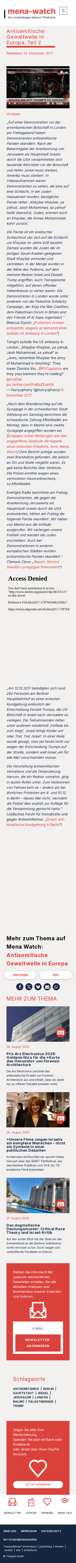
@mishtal (14, 379)
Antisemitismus (26, 1389)
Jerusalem (22, 1397)
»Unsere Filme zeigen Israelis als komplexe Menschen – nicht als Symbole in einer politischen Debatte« (35, 1144)
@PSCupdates (50, 369)
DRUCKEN (20, 975)
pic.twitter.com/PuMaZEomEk (30, 385)
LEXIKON (31, 1512)
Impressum (28, 1531)
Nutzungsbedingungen (20, 1539)
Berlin (48, 1389)
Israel (43, 1393)
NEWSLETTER (12, 1512)
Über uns (9, 1531)
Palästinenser (40, 1401)
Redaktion (14, 53)
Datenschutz (51, 1531)
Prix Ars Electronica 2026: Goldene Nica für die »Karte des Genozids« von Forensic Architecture (33, 1059)
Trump (18, 1406)
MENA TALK (65, 1512)
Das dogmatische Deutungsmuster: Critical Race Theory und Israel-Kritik (35, 1229)
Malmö (18, 1401)
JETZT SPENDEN (38, 1484)
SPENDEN (47, 1512)
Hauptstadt (23, 1393)
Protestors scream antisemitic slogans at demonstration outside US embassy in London (36, 328)
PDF (56, 975)
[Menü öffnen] (63, 11)
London (41, 1397)
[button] (19, 986)
